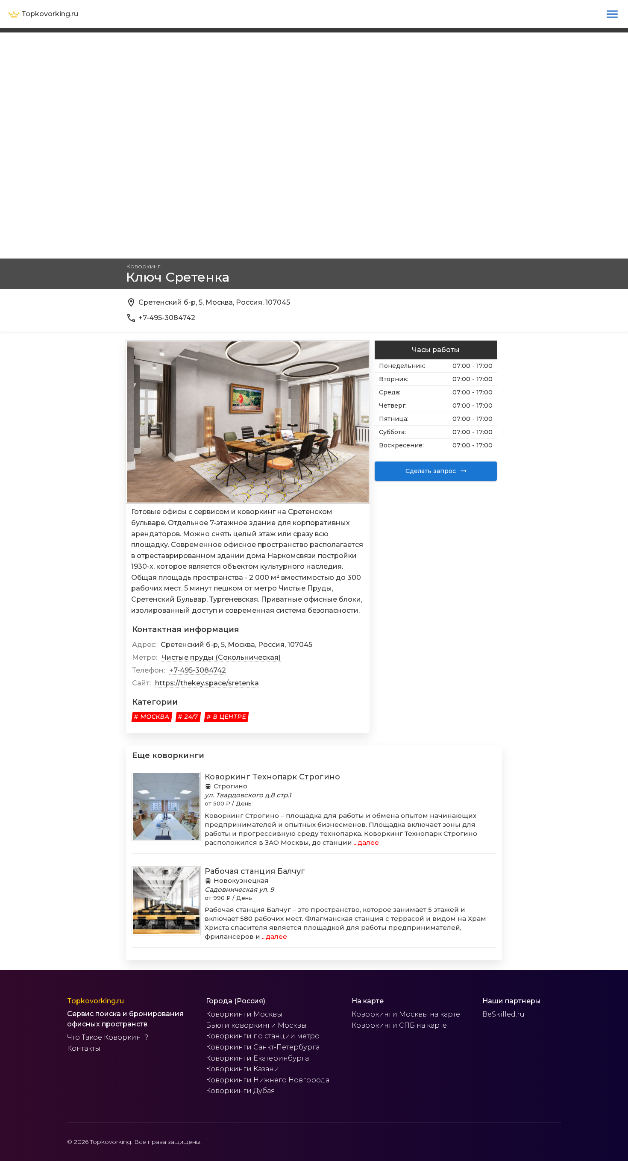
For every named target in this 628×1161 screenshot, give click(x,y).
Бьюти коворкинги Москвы (256, 1025)
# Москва (152, 716)
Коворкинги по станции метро (263, 1036)
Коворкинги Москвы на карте (406, 1014)
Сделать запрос (430, 471)
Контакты (83, 1048)
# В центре (226, 716)
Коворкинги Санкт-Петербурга (263, 1047)
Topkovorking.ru (95, 1001)
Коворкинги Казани (242, 1069)
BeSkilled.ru (503, 1014)
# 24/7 (188, 716)
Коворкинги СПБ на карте (399, 1025)
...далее (365, 842)
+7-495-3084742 (197, 670)
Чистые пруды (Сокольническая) (221, 657)
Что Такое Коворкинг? (107, 1037)
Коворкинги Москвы (244, 1014)
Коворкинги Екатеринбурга (257, 1058)
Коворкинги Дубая (240, 1091)
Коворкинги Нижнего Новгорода (267, 1080)
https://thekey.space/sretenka (207, 683)
